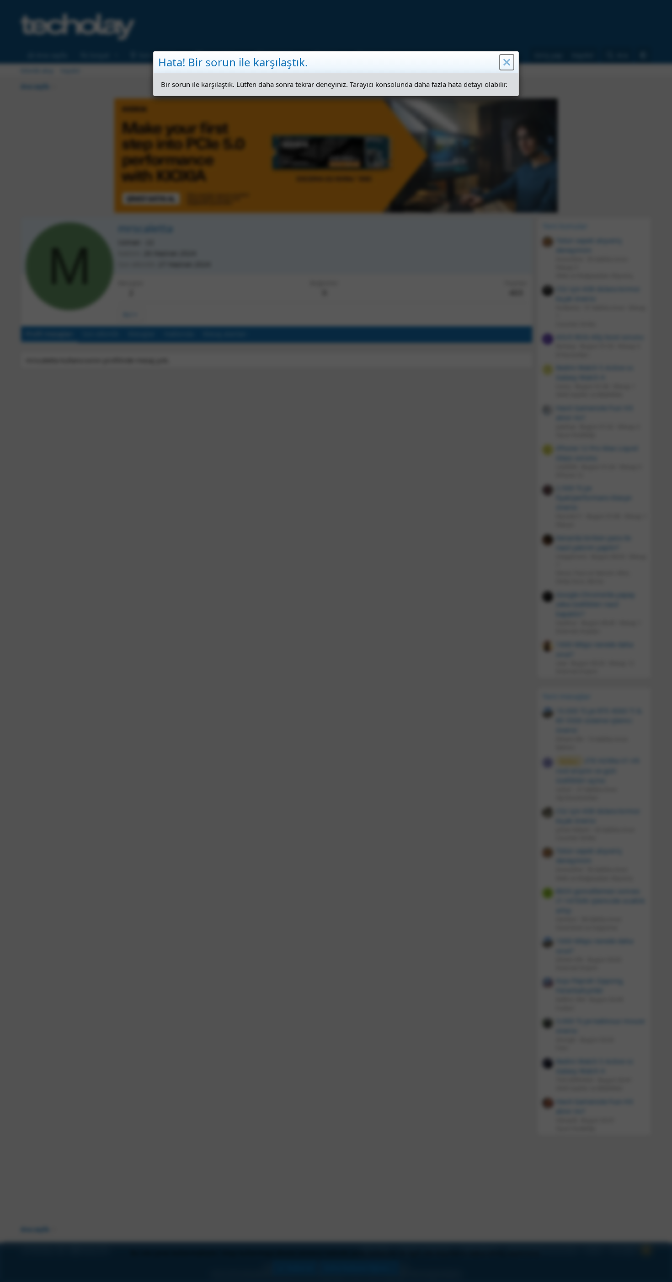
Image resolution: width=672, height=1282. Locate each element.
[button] (507, 62)
